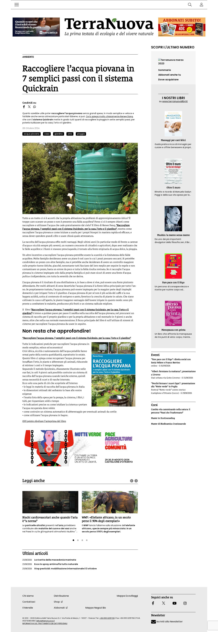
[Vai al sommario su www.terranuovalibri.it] (173, 61)
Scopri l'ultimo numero (172, 47)
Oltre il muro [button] (173, 187)
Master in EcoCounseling (163, 418)
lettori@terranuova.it (45, 621)
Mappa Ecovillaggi (127, 596)
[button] (16, 4)
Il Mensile (27, 607)
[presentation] (131, 481)
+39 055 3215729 (106, 618)
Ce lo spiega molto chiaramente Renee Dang (109, 116)
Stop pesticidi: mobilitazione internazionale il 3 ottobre (59, 568)
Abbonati (59, 607)
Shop (57, 601)
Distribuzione (61, 596)
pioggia (81, 133)
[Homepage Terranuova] (109, 27)
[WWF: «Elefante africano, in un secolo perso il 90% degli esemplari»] (110, 502)
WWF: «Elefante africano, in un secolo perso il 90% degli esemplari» (106, 519)
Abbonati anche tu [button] (169, 74)
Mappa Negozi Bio (95, 607)
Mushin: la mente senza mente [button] (173, 235)
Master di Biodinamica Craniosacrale (168, 424)
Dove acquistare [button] (168, 79)
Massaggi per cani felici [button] (173, 140)
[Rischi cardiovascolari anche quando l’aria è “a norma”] (50, 502)
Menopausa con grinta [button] (173, 329)
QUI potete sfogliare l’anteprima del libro (44, 421)
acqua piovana (31, 133)
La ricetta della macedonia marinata (49, 559)
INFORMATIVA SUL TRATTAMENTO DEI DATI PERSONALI (44, 623)
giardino (58, 133)
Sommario (164, 70)
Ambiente (28, 56)
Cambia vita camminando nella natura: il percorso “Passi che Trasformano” (170, 411)
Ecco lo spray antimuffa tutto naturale (50, 564)
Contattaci (28, 601)
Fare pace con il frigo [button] (173, 282)
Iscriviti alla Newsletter (169, 621)
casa (46, 133)
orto (70, 133)
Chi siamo (28, 596)
